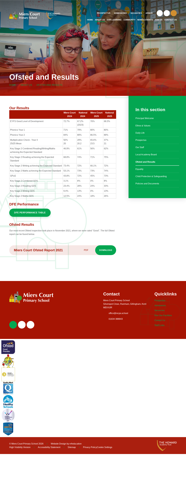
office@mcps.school (118, 313)
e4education (76, 444)
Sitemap (72, 447)
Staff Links (159, 325)
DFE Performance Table (30, 212)
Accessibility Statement (49, 447)
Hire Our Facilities (163, 315)
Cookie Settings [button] (104, 447)
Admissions (160, 305)
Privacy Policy (90, 447)
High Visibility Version (20, 447)
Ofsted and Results (49, 85)
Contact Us (159, 320)
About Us (26, 85)
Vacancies (159, 310)
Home (12, 85)
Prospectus (159, 300)
